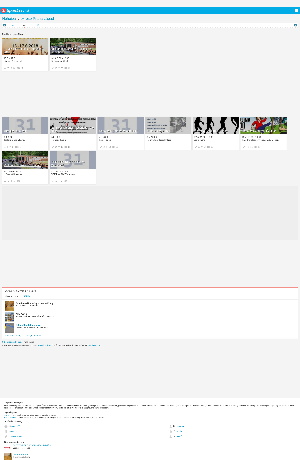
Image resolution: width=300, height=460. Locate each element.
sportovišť (15, 426)
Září (37, 25)
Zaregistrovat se (33, 335)
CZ (3, 342)
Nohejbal (9, 18)
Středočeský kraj (14, 342)
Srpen (12, 25)
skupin (179, 431)
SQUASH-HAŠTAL (21, 454)
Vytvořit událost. (45, 345)
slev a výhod (16, 436)
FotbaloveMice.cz (11, 417)
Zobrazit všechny (13, 335)
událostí (14, 431)
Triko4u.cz (8, 415)
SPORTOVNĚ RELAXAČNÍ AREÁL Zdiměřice (32, 445)
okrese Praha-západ (37, 18)
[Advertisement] (49, 94)
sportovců (180, 426)
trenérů (179, 436)
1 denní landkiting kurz (28, 325)
